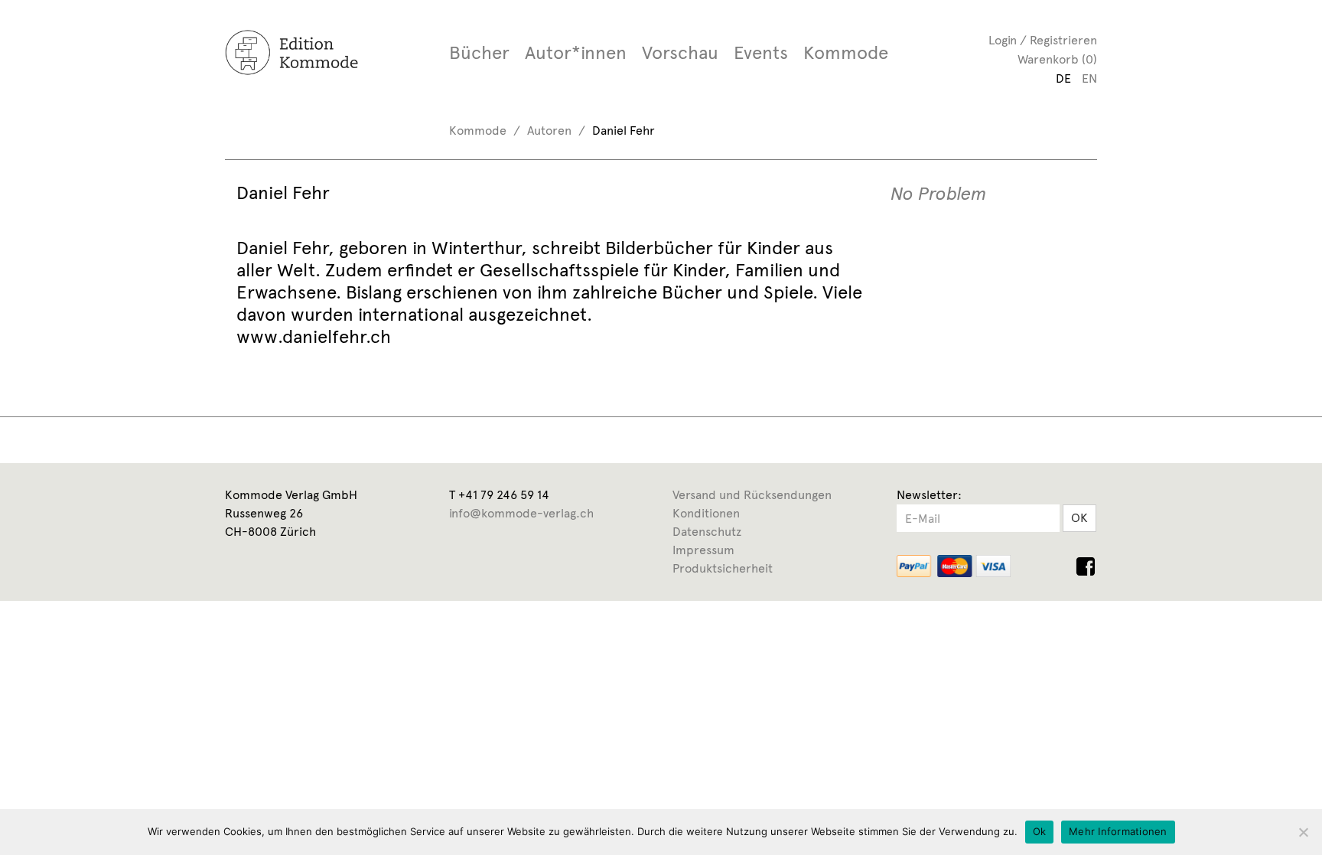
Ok (1040, 831)
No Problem (939, 194)
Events (761, 52)
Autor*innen (576, 52)
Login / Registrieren (1042, 40)
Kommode (845, 52)
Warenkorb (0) (1057, 59)
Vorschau (680, 52)
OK (1079, 518)
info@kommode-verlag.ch (521, 513)
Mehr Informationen (1118, 831)
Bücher (479, 52)
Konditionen (706, 513)
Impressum (703, 550)
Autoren (549, 130)
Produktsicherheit (722, 568)
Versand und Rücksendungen (752, 495)
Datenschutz (706, 531)
